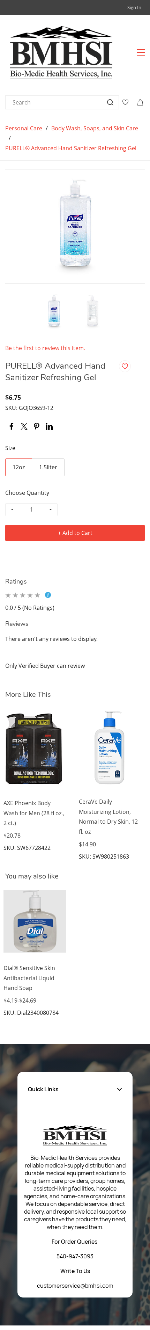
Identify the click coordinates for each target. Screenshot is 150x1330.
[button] (75, 1089)
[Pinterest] (36, 426)
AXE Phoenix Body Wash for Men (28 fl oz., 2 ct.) (33, 813)
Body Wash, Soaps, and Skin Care (94, 128)
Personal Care (23, 128)
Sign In (134, 7)
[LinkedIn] (49, 426)
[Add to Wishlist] (125, 366)
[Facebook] (11, 426)
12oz (19, 467)
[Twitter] (24, 426)
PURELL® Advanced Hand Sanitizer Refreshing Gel (70, 148)
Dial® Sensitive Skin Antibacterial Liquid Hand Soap (29, 978)
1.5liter (48, 467)
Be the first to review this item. (45, 348)
